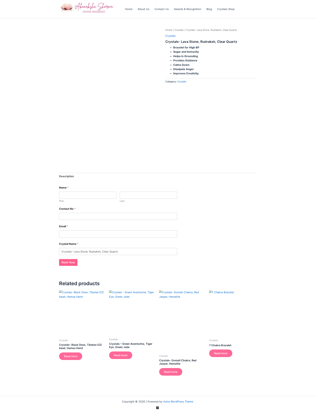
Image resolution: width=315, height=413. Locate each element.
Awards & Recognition (187, 9)
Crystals (179, 30)
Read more (70, 356)
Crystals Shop (226, 9)
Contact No (67, 208)
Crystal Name (68, 243)
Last (122, 201)
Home (128, 9)
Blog (209, 9)
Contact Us (162, 9)
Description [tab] (66, 176)
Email (63, 226)
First (61, 201)
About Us (143, 9)
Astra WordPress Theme (178, 401)
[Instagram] (157, 407)
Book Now (68, 262)
